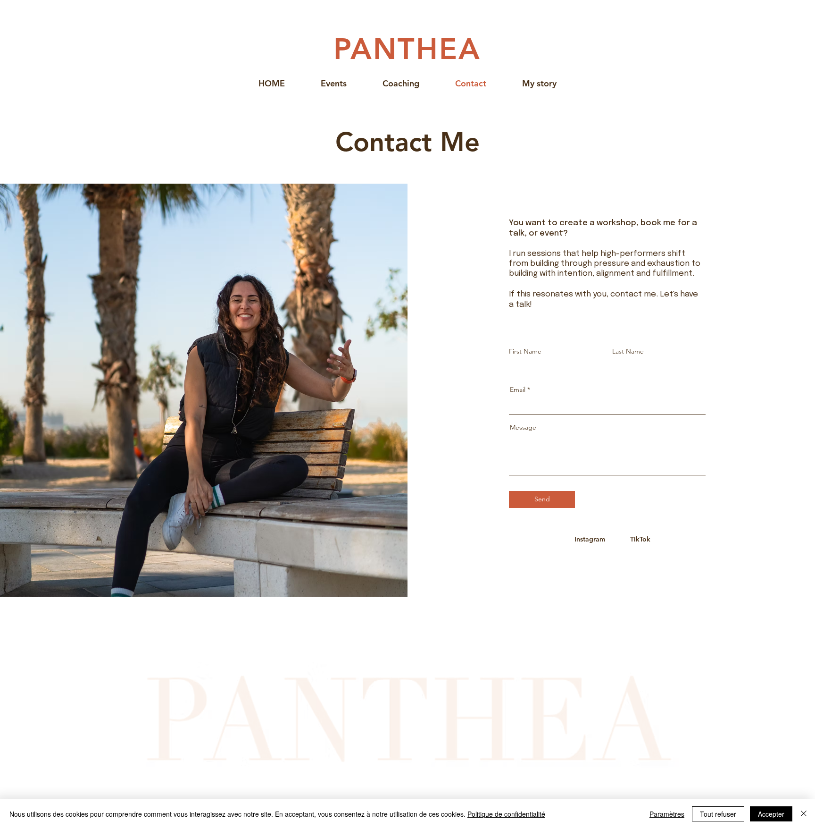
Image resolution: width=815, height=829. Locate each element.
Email (517, 389)
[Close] (803, 813)
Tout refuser (718, 814)
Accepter (771, 814)
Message (523, 427)
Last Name (628, 351)
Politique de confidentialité (506, 814)
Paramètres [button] (666, 814)
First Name (525, 351)
